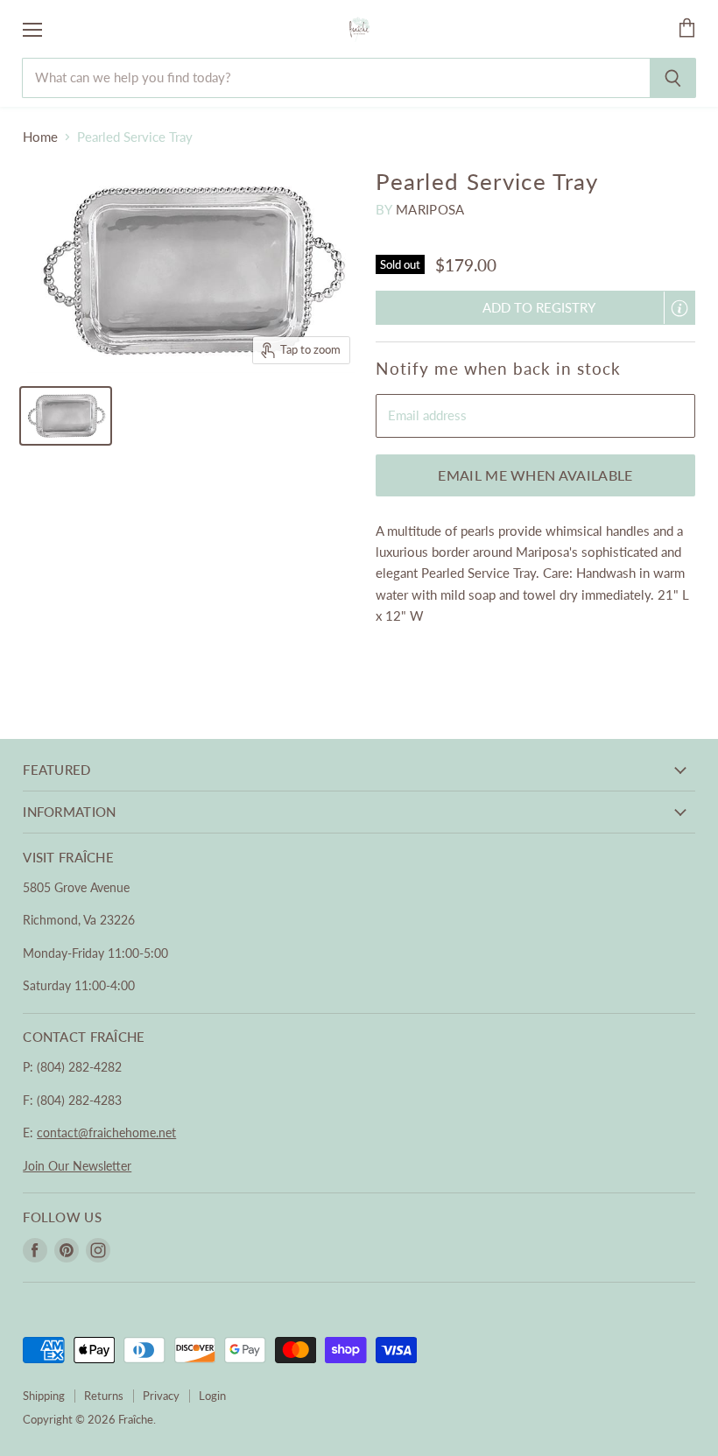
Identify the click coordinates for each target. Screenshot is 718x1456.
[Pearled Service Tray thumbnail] (65, 416)
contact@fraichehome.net (106, 1132)
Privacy (161, 1396)
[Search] (673, 78)
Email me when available (535, 475)
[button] (535, 308)
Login (212, 1396)
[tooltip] (679, 308)
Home (40, 137)
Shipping (44, 1396)
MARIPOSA (430, 209)
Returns (103, 1396)
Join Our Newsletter (77, 1165)
